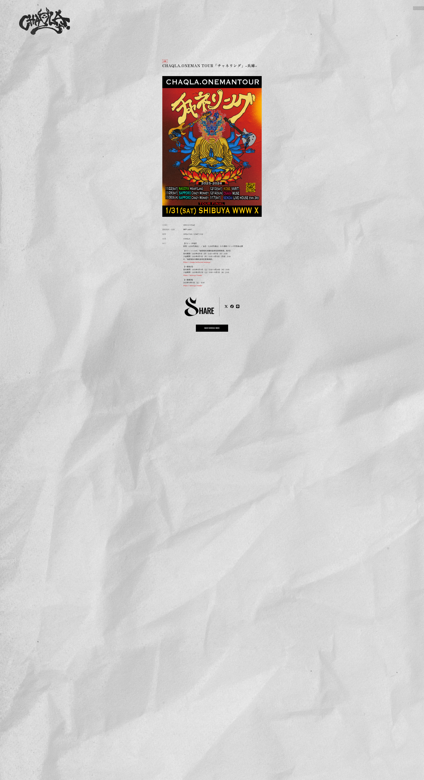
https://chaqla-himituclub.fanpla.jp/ (197, 262)
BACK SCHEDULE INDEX (212, 328)
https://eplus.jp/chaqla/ (193, 275)
